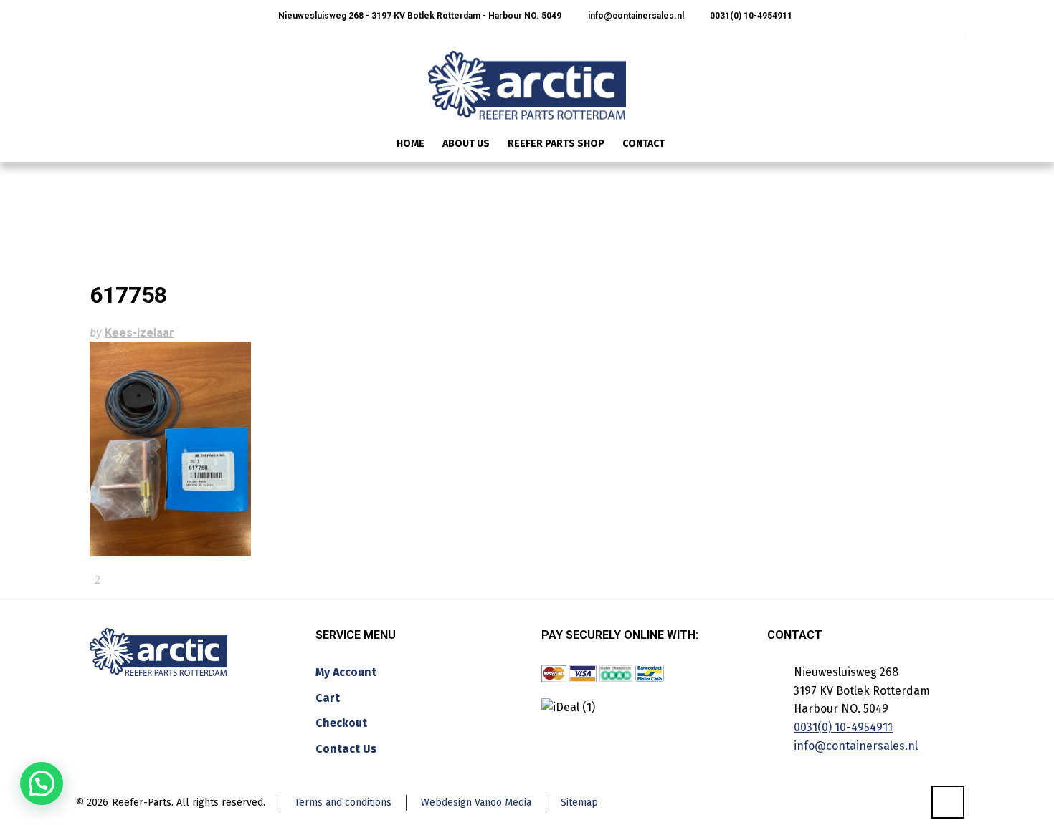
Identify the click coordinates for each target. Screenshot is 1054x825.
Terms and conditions (343, 802)
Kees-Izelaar (139, 332)
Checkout (341, 723)
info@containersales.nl (634, 16)
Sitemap (579, 802)
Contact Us (345, 749)
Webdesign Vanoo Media (476, 802)
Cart (327, 698)
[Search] (955, 145)
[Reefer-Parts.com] (527, 76)
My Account (345, 672)
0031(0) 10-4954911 (750, 16)
